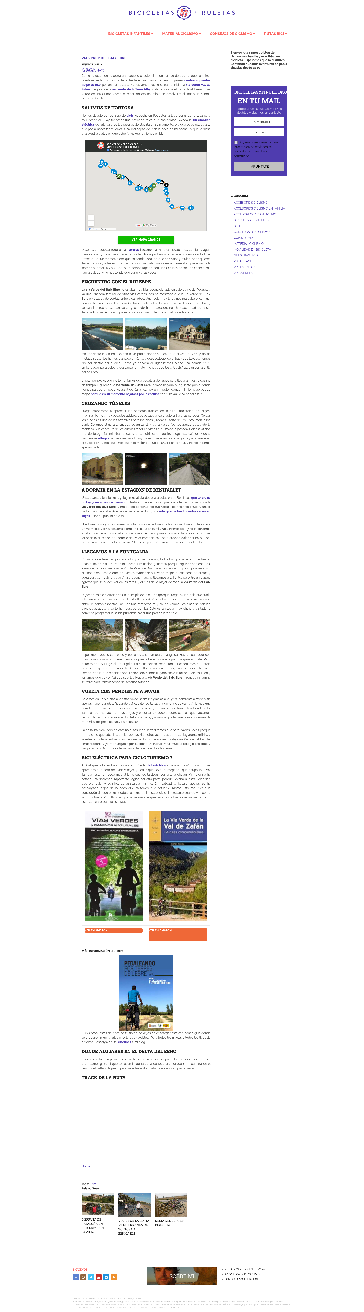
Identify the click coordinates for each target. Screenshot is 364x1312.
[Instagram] (83, 1277)
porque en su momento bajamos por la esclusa (125, 394)
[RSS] (114, 1277)
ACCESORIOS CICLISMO (251, 202)
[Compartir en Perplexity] (95, 71)
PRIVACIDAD (251, 1274)
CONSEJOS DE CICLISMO (231, 33)
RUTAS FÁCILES (245, 261)
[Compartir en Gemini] (98, 71)
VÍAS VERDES (243, 273)
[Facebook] (76, 1277)
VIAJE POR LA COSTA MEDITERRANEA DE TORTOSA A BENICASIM (133, 1227)
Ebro (93, 1184)
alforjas (134, 250)
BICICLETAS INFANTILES (129, 33)
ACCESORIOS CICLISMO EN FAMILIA (259, 208)
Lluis (130, 115)
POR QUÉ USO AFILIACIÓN (241, 1279)
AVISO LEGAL (232, 1274)
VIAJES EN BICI (244, 267)
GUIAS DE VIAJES (246, 238)
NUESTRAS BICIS (246, 255)
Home (86, 1166)
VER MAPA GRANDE (146, 240)
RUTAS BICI (274, 33)
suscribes (124, 1042)
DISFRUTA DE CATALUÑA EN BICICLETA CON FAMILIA (93, 1225)
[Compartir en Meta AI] (102, 71)
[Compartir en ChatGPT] (83, 71)
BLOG (238, 226)
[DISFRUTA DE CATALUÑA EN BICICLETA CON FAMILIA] (98, 1204)
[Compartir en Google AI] (91, 71)
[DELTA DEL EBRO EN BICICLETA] (171, 1205)
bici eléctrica (156, 765)
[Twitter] (91, 1277)
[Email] (106, 1277)
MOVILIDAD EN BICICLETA (252, 249)
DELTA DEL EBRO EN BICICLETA (169, 1223)
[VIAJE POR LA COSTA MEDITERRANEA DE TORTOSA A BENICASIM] (134, 1205)
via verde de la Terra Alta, (131, 89)
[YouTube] (99, 1277)
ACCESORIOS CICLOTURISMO (255, 214)
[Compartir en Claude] (87, 71)
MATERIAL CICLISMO (180, 33)
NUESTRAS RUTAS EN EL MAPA (244, 1269)
